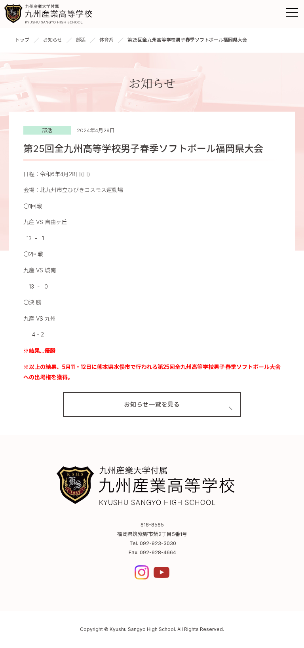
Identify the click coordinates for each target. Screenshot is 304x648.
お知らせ (52, 40)
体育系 (106, 40)
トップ (22, 40)
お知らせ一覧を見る (152, 404)
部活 (81, 40)
